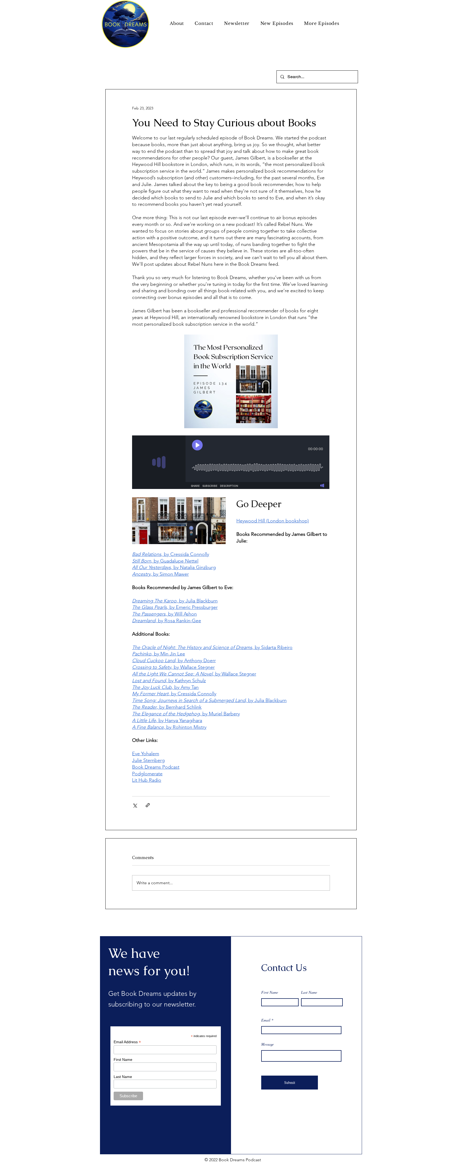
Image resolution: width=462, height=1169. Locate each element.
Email (265, 1020)
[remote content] (231, 462)
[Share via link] (147, 805)
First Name (269, 992)
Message (267, 1044)
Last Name (309, 992)
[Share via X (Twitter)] (134, 805)
